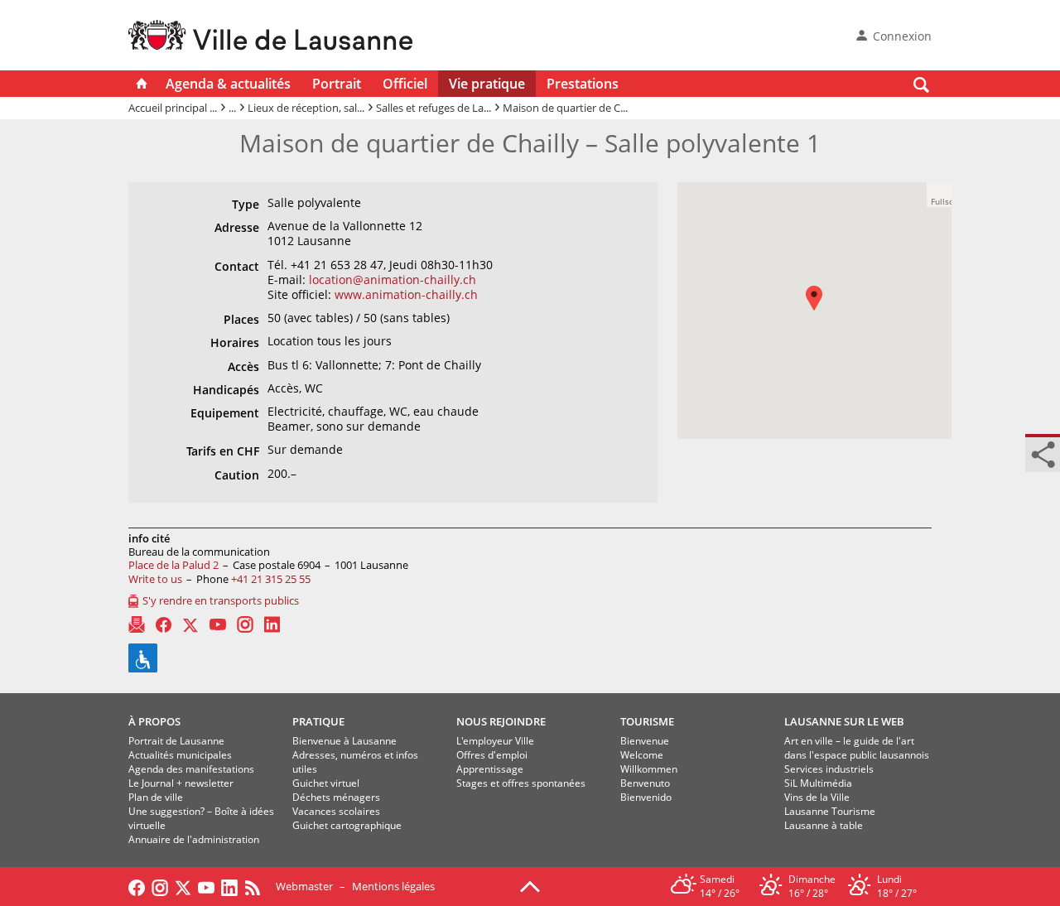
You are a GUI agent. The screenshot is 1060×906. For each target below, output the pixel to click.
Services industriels (829, 769)
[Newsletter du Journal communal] (136, 624)
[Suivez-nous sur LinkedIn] (229, 886)
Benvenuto (645, 783)
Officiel (405, 84)
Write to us (155, 578)
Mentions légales (393, 886)
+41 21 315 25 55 (271, 578)
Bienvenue (644, 741)
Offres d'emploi (492, 755)
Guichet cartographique (347, 825)
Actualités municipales (180, 755)
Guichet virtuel (325, 783)
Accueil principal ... (172, 107)
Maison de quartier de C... (565, 107)
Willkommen (648, 769)
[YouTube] (218, 624)
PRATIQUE (318, 721)
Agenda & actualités (228, 84)
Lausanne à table (823, 825)
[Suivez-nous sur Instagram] (160, 886)
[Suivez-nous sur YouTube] (206, 886)
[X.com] (190, 624)
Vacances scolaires (336, 811)
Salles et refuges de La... (433, 107)
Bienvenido (646, 797)
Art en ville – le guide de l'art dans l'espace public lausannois (856, 748)
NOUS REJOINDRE (501, 721)
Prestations (583, 84)
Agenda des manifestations (191, 769)
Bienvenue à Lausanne (344, 741)
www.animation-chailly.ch (406, 294)
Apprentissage (489, 769)
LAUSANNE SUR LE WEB (844, 721)
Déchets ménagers (336, 797)
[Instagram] (245, 624)
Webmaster (304, 886)
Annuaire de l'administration (193, 839)
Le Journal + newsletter (181, 783)
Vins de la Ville (817, 797)
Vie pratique (487, 84)
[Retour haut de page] (530, 885)
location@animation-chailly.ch (392, 279)
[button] (822, 310)
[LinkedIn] (272, 624)
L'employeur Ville (495, 741)
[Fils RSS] (256, 886)
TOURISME (647, 721)
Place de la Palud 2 (173, 564)
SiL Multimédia (818, 783)
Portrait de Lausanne (176, 741)
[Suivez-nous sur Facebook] (136, 886)
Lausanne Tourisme (829, 811)
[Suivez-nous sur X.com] (183, 886)
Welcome (641, 755)
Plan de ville (155, 797)
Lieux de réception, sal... (306, 107)
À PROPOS (154, 721)
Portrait (336, 84)
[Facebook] (163, 625)
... (232, 107)
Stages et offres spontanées (520, 783)
